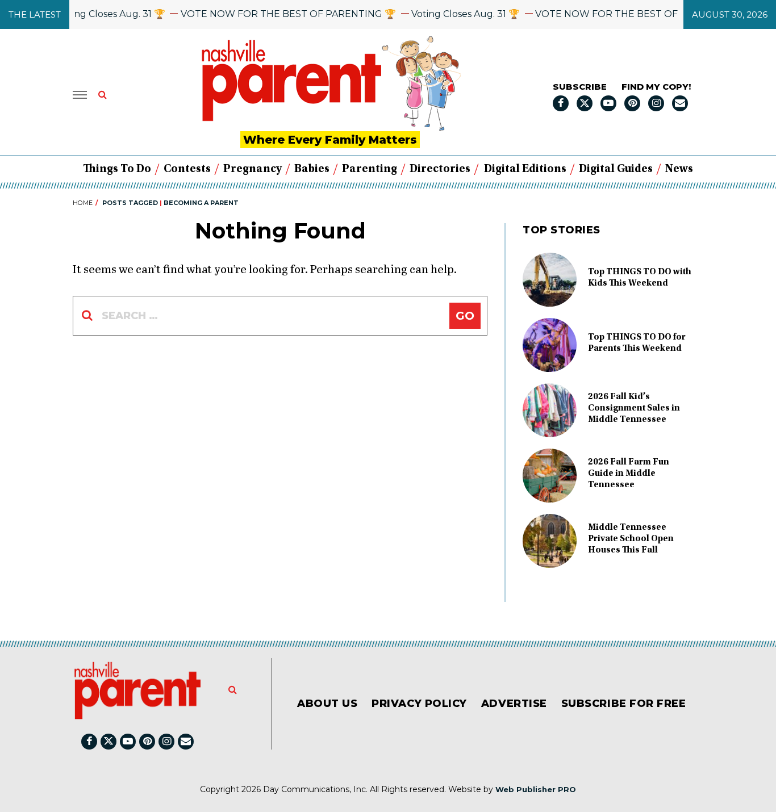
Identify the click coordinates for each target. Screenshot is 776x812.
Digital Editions (525, 169)
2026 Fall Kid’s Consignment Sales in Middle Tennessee (634, 408)
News (679, 169)
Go (465, 316)
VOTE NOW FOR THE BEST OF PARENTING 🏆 (278, 14)
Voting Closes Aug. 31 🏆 (101, 14)
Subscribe (580, 86)
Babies (311, 169)
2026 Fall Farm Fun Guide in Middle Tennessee (628, 473)
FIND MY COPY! (656, 86)
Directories (440, 169)
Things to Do (117, 169)
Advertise (514, 703)
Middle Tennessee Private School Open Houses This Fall (631, 539)
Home (83, 203)
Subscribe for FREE (623, 703)
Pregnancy (252, 169)
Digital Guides (616, 169)
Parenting (369, 169)
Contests (187, 169)
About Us (327, 703)
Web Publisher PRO (535, 789)
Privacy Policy (419, 703)
